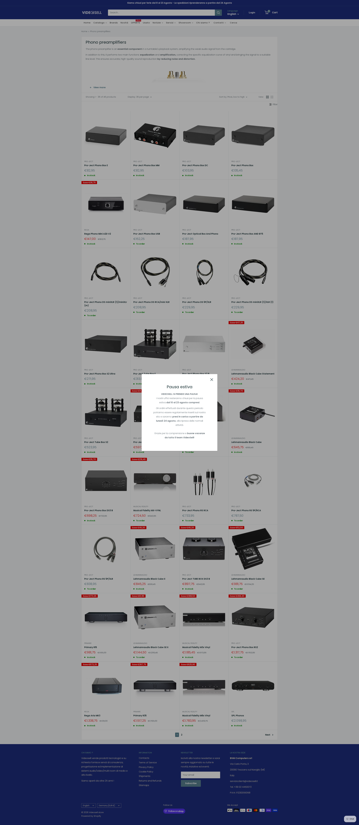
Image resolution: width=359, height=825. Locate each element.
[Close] (211, 379)
